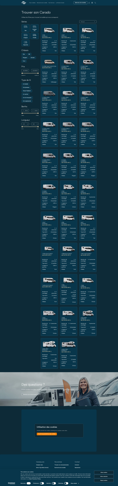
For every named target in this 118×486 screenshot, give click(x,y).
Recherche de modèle (42, 2)
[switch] (42, 483)
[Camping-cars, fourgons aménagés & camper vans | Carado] (23, 2)
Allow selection (104, 476)
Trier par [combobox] (83, 21)
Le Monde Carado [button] (60, 2)
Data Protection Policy (35, 478)
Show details (74, 483)
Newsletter (77, 467)
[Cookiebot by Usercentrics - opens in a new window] (12, 483)
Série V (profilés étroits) (42, 467)
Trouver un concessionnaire (62, 464)
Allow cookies (104, 472)
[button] (92, 2)
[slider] (22, 73)
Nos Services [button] (51, 2)
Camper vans (39, 464)
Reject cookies (103, 480)
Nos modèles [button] (32, 2)
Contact (77, 464)
